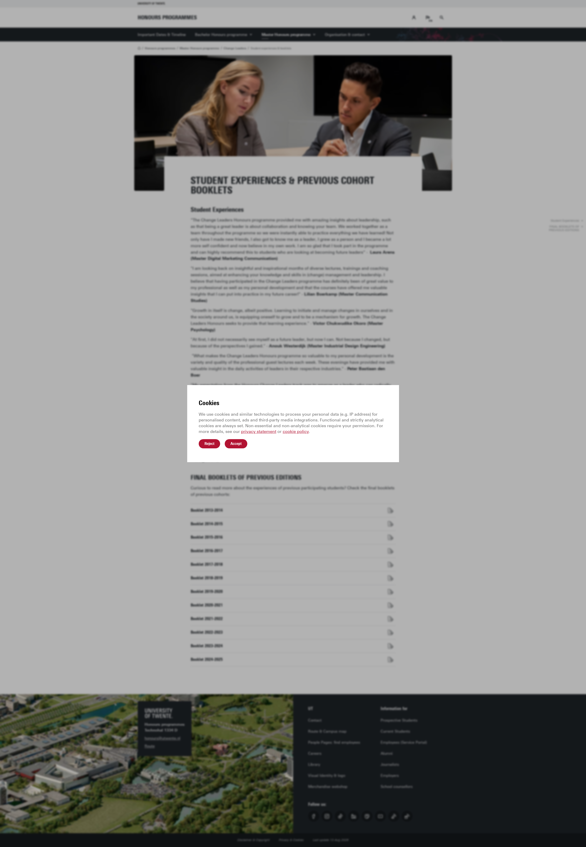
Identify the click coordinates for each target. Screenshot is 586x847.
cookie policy (296, 431)
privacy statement (258, 431)
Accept (236, 443)
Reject (209, 443)
